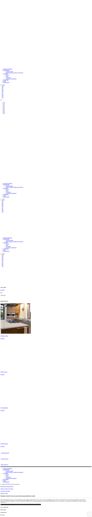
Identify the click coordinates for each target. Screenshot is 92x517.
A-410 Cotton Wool (4, 407)
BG (3, 85)
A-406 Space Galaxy (4, 335)
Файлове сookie (4, 493)
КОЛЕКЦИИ (6, 469)
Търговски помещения (11, 478)
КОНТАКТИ (6, 481)
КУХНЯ (2, 338)
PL (2, 94)
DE (2, 86)
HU (3, 91)
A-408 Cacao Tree (4, 371)
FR (2, 90)
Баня (7, 475)
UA (3, 97)
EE (2, 87)
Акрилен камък (9, 471)
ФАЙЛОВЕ (6, 479)
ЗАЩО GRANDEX (7, 468)
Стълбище (8, 477)
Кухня (7, 474)
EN (2, 89)
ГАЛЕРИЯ (5, 473)
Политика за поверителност (7, 486)
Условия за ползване (5, 491)
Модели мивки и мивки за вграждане (14, 472)
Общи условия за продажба (7, 488)
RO (2, 95)
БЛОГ (4, 480)
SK (2, 96)
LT (2, 92)
